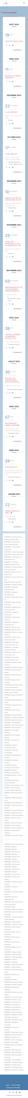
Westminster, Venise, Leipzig (11, 424)
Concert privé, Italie (14, 41)
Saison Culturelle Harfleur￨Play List (13, 199)
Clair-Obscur (11, 112)
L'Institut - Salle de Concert (15, 164)
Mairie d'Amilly (12, 518)
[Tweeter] (9, 45)
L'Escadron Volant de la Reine (15, 389)
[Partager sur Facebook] (6, 45)
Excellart (10, 120)
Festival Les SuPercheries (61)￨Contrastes (12, 380)
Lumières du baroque (13, 344)
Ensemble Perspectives (14, 162)
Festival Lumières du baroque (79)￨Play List (12, 336)
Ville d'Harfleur (12, 207)
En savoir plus (17, 49)
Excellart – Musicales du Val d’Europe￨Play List (13, 243)
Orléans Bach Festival (13, 433)
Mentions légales (16, 1085)
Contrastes (10, 467)
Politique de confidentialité (13, 1087)
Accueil (8, 1085)
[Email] (12, 45)
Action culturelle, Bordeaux (13, 77)
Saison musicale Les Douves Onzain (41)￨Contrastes (14, 289)
